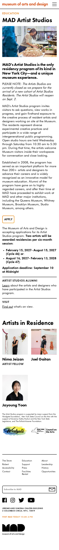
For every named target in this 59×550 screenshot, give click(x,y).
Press (24, 468)
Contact (6, 471)
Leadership (47, 464)
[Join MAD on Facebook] (4, 502)
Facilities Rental (26, 472)
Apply (8, 219)
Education (10, 13)
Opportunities (48, 471)
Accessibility (8, 468)
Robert (5, 464)
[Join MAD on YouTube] (31, 502)
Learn (6, 285)
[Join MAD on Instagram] (12, 502)
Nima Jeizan (13, 359)
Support (26, 464)
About (45, 461)
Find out (7, 306)
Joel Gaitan (41, 359)
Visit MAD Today (11, 517)
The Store (7, 461)
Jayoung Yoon (14, 405)
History (45, 468)
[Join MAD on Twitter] (21, 502)
